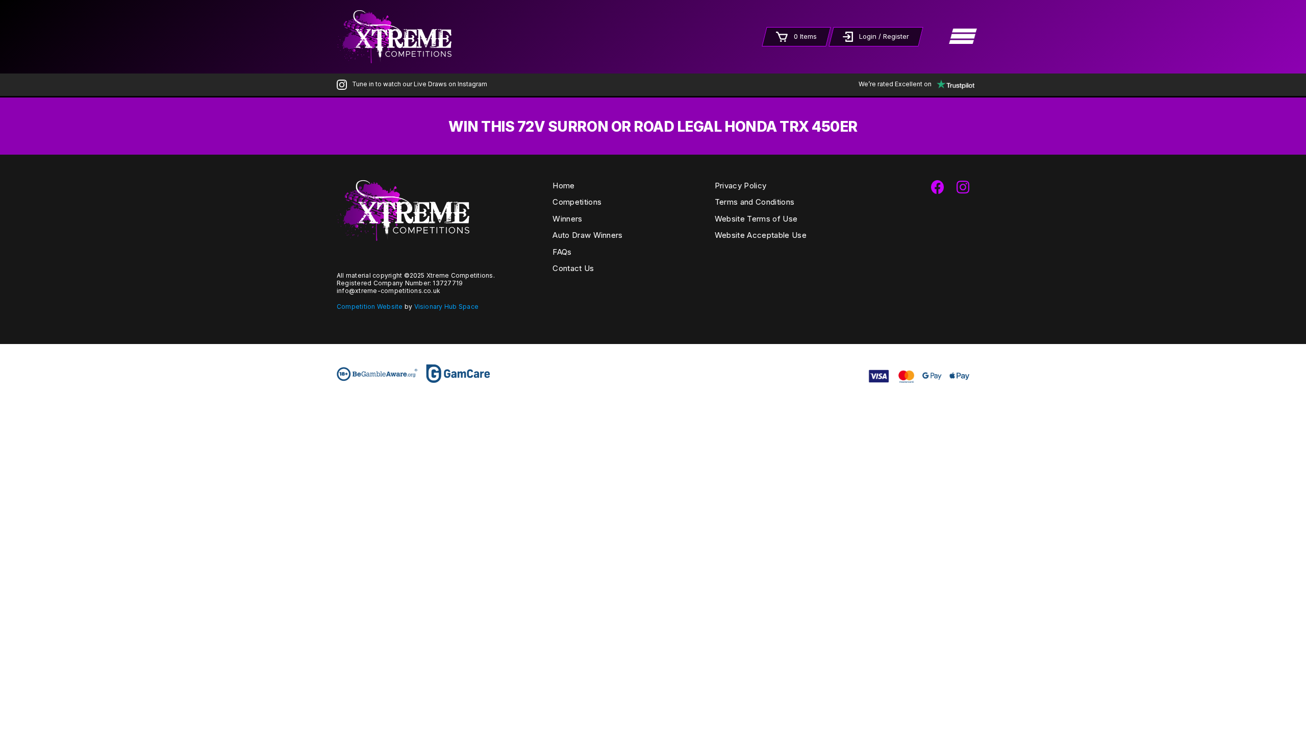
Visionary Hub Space (446, 306)
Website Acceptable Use (761, 235)
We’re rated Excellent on (895, 84)
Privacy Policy (740, 185)
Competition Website (370, 306)
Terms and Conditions (754, 202)
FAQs (561, 252)
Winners (567, 219)
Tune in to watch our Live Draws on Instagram (419, 84)
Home (563, 185)
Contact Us (573, 268)
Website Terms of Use (756, 219)
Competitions (576, 202)
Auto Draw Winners (587, 235)
